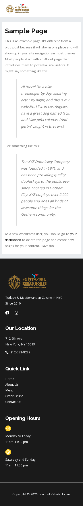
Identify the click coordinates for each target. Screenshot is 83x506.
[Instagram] (17, 313)
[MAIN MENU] (74, 8)
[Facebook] (7, 313)
